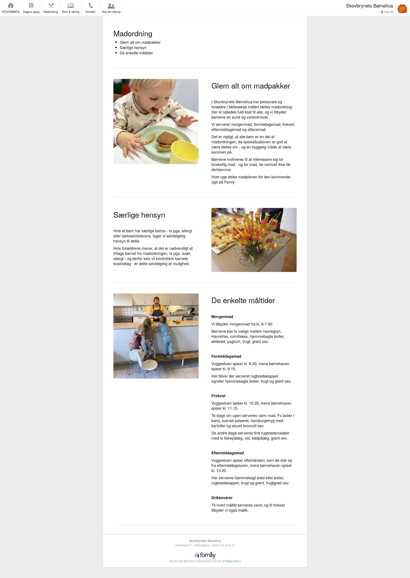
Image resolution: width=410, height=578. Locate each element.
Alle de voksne (111, 12)
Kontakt (90, 12)
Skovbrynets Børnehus (369, 5)
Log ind (388, 12)
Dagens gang (31, 12)
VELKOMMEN (10, 12)
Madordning (51, 12)
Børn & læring (70, 12)
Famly (228, 561)
